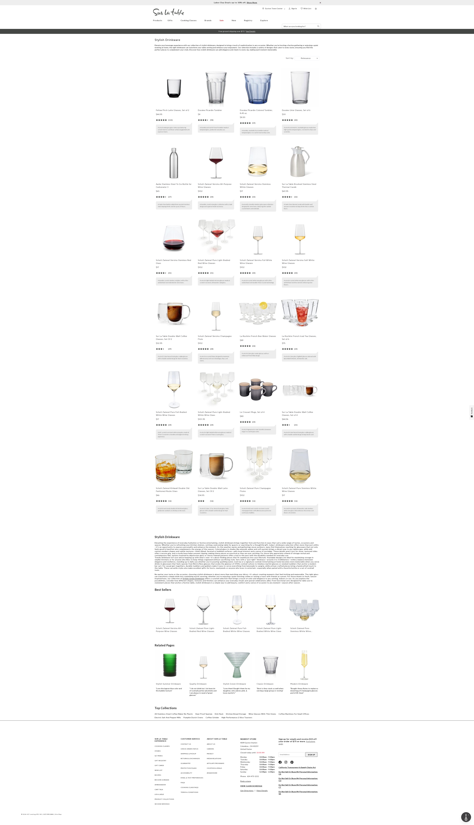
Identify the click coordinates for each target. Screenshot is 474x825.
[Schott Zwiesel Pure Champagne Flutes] (258, 465)
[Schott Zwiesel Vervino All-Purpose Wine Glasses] (216, 161)
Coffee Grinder (212, 717)
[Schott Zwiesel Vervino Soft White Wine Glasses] (300, 237)
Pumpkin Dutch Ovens (193, 717)
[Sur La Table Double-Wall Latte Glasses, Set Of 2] (216, 465)
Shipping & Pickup (188, 754)
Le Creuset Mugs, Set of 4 (252, 412)
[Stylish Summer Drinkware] (170, 665)
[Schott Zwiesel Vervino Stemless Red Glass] (174, 237)
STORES (158, 751)
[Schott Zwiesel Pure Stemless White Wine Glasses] (300, 465)
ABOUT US (211, 744)
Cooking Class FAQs (189, 787)
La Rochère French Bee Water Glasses (258, 336)
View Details (262, 791)
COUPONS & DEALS (214, 768)
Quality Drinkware (198, 684)
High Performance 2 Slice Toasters (237, 717)
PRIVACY (210, 754)
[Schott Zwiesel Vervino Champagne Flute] (216, 313)
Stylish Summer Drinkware (168, 684)
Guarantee (186, 763)
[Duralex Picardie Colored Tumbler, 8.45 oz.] (258, 87)
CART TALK (159, 789)
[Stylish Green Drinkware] (237, 665)
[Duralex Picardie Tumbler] (216, 87)
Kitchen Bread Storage (236, 714)
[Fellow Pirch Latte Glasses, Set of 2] (174, 87)
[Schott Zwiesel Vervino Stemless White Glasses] (258, 161)
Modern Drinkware (299, 684)
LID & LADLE (159, 794)
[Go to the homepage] (168, 10)
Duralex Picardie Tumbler (210, 110)
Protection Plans (189, 768)
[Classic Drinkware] (270, 665)
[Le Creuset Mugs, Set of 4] (258, 389)
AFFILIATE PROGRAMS (215, 763)
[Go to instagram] (286, 762)
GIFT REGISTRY (160, 761)
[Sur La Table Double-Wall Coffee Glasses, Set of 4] (300, 389)
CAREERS (210, 749)
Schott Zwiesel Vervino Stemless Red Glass (173, 261)
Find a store (245, 781)
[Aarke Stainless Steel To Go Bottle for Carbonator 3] (174, 161)
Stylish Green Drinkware (193, 578)
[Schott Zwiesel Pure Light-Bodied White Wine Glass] (216, 389)
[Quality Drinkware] (203, 665)
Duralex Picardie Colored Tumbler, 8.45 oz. (256, 112)
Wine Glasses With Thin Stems (262, 714)
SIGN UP (311, 755)
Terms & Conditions (189, 792)
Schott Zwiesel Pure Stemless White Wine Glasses (299, 489)
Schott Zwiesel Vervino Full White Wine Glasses (256, 261)
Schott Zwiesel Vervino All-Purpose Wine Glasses (214, 185)
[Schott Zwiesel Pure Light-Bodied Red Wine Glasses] (216, 237)
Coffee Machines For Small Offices (294, 714)
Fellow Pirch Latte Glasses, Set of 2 (172, 110)
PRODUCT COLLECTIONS (164, 799)
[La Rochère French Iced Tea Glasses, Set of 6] (300, 313)
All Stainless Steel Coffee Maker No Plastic (174, 714)
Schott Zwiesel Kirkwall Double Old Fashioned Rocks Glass (172, 489)
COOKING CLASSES (162, 746)
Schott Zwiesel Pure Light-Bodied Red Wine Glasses (214, 261)
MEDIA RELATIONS (214, 758)
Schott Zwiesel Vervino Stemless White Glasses (255, 185)
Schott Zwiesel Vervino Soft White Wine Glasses (298, 261)
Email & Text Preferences (192, 778)
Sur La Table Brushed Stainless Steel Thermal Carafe (299, 185)
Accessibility (186, 773)
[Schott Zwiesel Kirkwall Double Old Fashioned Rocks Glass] (174, 465)
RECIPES (158, 775)
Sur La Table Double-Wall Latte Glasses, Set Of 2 (213, 489)
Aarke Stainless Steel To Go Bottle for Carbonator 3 (174, 185)
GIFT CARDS (159, 765)
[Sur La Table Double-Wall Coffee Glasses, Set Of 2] (174, 313)
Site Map (58, 814)
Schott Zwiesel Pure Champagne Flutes (255, 489)
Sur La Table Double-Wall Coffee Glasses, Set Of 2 (171, 337)
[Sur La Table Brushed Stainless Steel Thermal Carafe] (300, 161)
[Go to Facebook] (280, 762)
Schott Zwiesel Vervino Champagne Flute (215, 337)
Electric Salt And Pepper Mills (168, 717)
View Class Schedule (251, 786)
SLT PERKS (159, 756)
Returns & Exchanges (190, 758)
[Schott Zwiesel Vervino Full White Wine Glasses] (258, 237)
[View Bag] (318, 9)
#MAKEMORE (212, 773)
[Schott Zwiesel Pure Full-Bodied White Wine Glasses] (174, 389)
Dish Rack (219, 714)
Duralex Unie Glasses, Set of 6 (296, 110)
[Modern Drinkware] (304, 665)
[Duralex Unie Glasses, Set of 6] (300, 87)
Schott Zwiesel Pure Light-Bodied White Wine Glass (214, 413)
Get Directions (247, 791)
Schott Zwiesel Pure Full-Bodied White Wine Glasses (171, 413)
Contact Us (186, 744)
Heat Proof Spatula (203, 714)
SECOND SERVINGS (162, 804)
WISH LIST (158, 770)
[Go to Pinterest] (291, 762)
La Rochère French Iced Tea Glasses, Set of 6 (299, 337)
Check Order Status (189, 749)
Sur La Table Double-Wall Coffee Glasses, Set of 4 (297, 413)
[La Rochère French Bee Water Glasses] (258, 313)
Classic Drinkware (265, 684)
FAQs (183, 782)
